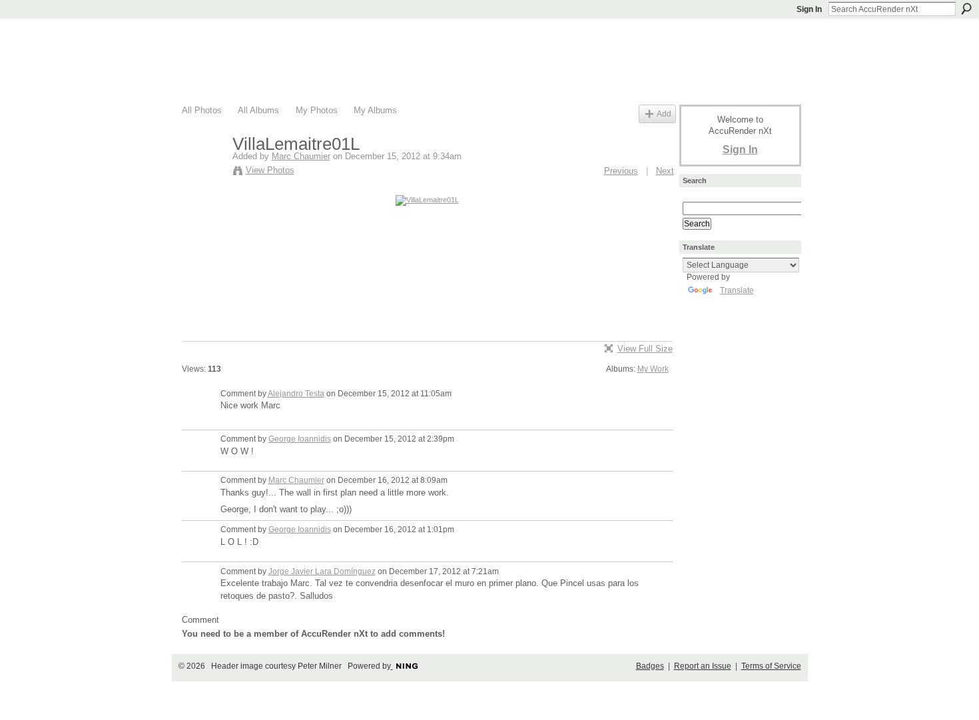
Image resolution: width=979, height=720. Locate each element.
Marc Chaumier (301, 156)
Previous (621, 171)
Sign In (809, 9)
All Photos (202, 110)
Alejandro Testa (296, 393)
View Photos (270, 170)
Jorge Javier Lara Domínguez (322, 571)
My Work (653, 369)
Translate (737, 290)
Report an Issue (702, 666)
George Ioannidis (299, 439)
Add (664, 113)
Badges (650, 666)
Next (665, 171)
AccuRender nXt (261, 37)
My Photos (317, 110)
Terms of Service (771, 666)
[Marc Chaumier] (203, 173)
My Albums (375, 110)
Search (966, 9)
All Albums (258, 110)
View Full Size (645, 349)
